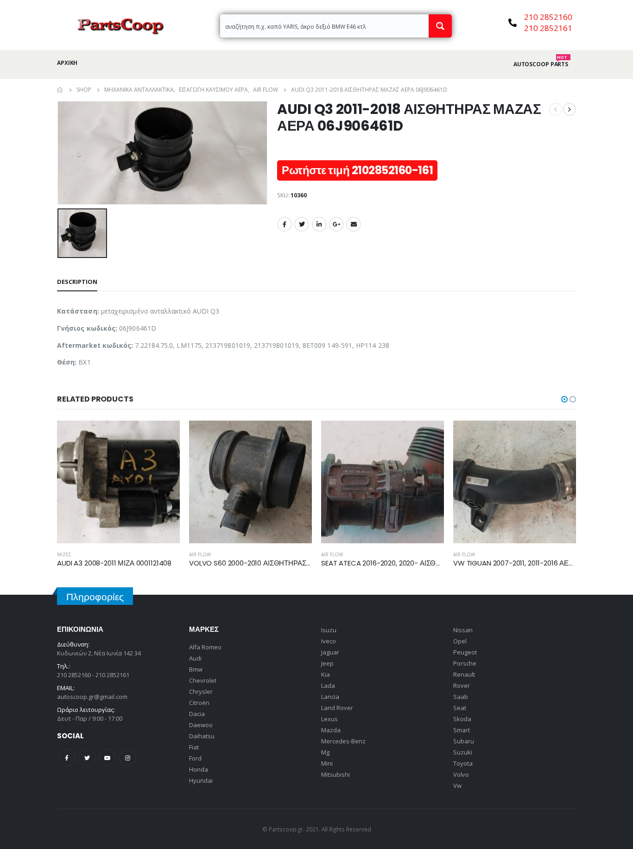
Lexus (329, 719)
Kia (325, 674)
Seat (459, 708)
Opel (460, 641)
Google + (336, 224)
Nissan (463, 630)
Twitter (301, 224)
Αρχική (67, 63)
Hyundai (201, 780)
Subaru (463, 741)
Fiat (194, 747)
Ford (195, 758)
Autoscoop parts (540, 64)
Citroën (199, 702)
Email (353, 224)
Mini (327, 763)
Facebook (284, 224)
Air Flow (200, 554)
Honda (198, 769)
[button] (564, 399)
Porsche (464, 663)
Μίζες (64, 554)
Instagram (127, 757)
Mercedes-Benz (343, 741)
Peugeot (465, 652)
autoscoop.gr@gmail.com (92, 696)
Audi (195, 658)
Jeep (327, 663)
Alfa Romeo (205, 647)
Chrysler (201, 691)
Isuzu (328, 630)
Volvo (461, 774)
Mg (325, 752)
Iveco (328, 641)
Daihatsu (202, 736)
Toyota (463, 763)
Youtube (107, 757)
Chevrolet (202, 680)
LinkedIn (319, 224)
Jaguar (330, 652)
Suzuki (462, 752)
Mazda (331, 730)
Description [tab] (77, 281)
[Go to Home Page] (60, 89)
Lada (328, 685)
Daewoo (201, 725)
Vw (457, 785)
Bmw (196, 669)
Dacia (197, 714)
